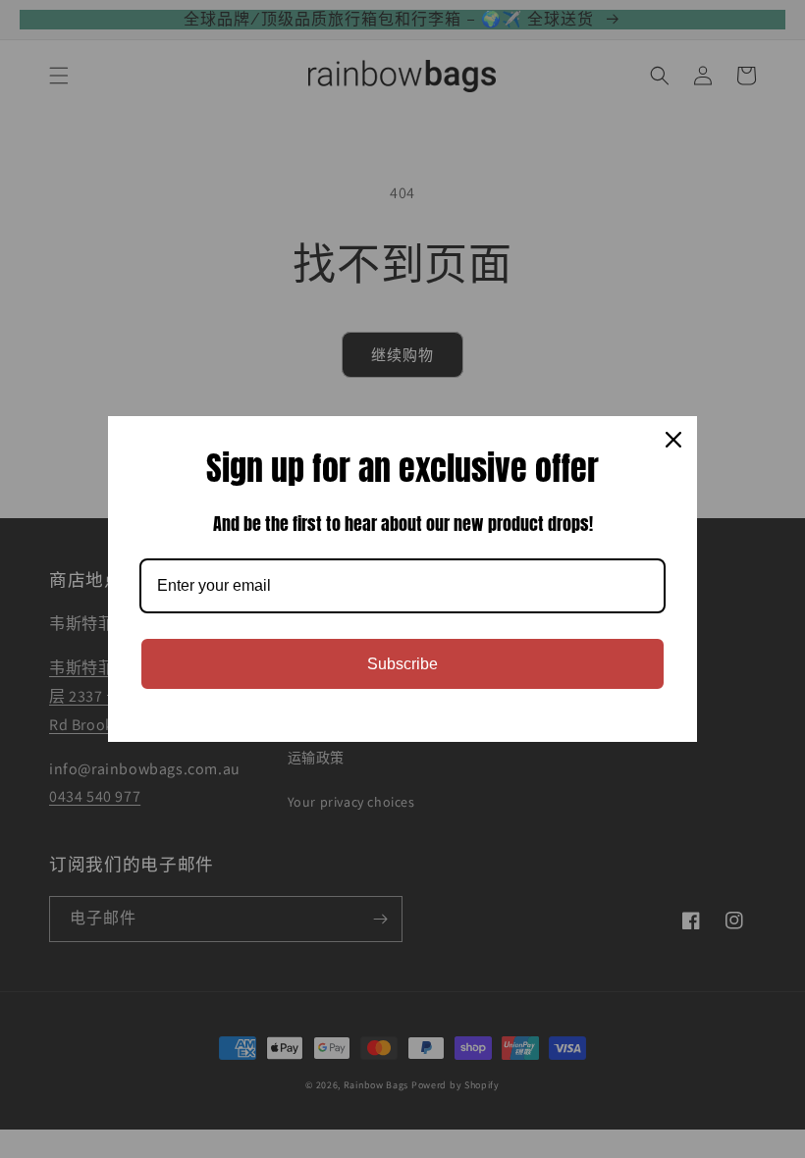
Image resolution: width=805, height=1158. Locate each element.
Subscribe (402, 664)
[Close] (673, 439)
